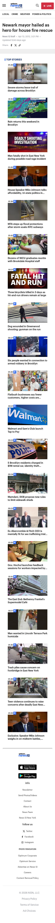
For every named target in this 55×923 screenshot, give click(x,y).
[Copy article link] (19, 45)
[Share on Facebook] (11, 45)
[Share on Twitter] (15, 45)
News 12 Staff (8, 37)
